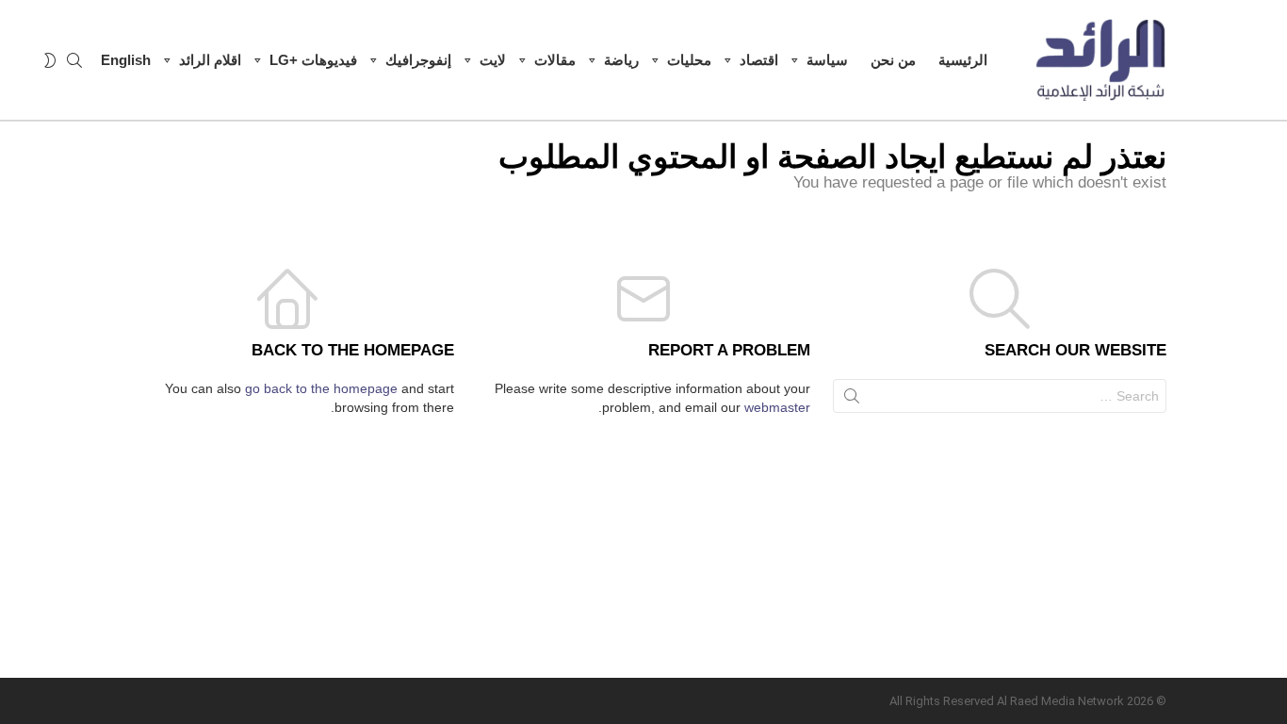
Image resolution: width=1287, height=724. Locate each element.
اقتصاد (759, 60)
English (126, 60)
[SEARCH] (74, 60)
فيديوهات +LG (313, 60)
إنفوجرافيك (418, 60)
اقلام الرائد (210, 60)
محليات (689, 60)
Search (852, 399)
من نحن (893, 60)
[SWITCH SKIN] (49, 60)
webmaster (777, 407)
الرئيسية (962, 60)
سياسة (827, 60)
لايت (493, 60)
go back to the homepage (321, 388)
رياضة (621, 60)
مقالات (555, 60)
